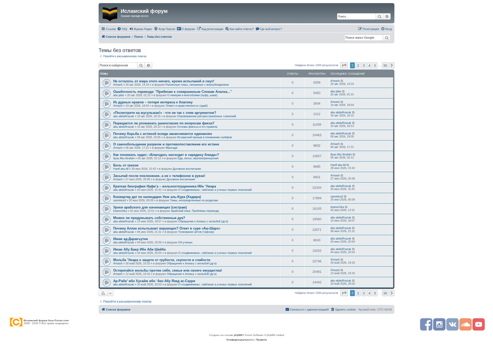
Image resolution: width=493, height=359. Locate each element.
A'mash (117, 84)
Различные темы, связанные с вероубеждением (197, 84)
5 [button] (375, 65)
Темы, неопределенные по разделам (194, 200)
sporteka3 (119, 200)
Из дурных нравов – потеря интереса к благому (153, 102)
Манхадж (171, 147)
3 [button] (364, 65)
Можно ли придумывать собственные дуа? (149, 218)
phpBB (238, 335)
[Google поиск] (387, 38)
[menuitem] (122, 29)
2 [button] (358, 65)
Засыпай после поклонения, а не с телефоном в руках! (159, 176)
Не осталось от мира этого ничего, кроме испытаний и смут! (163, 81)
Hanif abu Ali (120, 168)
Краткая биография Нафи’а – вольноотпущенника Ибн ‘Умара (164, 186)
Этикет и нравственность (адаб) (187, 105)
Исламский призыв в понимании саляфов (204, 137)
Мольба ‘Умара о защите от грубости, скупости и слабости (161, 260)
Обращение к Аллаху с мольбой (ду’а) (203, 221)
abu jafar (118, 95)
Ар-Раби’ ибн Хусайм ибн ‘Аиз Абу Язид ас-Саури (154, 281)
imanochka (120, 210)
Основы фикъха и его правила (197, 126)
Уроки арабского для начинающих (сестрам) (150, 207)
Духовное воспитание (187, 168)
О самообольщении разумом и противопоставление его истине (166, 144)
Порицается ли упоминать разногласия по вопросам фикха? (163, 123)
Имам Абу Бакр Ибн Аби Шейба (139, 249)
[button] (344, 65)
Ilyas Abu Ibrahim (124, 158)
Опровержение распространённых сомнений (206, 116)
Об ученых (185, 242)
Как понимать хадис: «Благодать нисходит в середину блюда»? (166, 155)
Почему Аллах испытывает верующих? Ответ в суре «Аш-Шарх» (166, 228)
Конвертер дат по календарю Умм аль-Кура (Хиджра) (157, 197)
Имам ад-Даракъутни (130, 239)
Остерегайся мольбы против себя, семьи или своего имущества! (167, 270)
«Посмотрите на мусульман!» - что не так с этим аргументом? (164, 113)
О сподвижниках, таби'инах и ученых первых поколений (215, 189)
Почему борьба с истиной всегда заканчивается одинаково (162, 134)
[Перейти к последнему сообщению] (342, 80)
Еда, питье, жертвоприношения (198, 158)
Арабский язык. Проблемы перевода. (195, 210)
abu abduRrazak (123, 116)
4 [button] (369, 65)
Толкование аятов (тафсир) (196, 231)
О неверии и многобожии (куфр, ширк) (192, 95)
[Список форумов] (110, 13)
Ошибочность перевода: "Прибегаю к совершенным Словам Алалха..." (172, 92)
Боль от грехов (125, 165)
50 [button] (385, 65)
